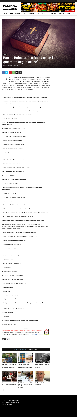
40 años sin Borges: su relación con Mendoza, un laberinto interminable (42, 366)
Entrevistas (62, 13)
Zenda (8, 339)
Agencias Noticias (8, 65)
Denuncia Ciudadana (17, 1)
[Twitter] (74, 1)
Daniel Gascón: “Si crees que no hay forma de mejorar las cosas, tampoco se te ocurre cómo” (9, 366)
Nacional (24, 13)
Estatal (11, 13)
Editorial (5, 13)
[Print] (20, 72)
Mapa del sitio (44, 1)
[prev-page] (3, 390)
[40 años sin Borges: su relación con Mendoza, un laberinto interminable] (42, 358)
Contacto (38, 1)
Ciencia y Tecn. (52, 13)
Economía (31, 13)
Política (17, 13)
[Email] (16, 72)
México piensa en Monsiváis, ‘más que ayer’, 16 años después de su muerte (9, 384)
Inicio (3, 17)
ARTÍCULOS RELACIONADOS (21, 349)
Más (68, 13)
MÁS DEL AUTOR (33, 349)
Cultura (38, 13)
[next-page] (5, 390)
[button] (73, 13)
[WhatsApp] (13, 72)
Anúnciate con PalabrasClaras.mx (28, 1)
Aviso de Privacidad (7, 404)
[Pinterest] (10, 72)
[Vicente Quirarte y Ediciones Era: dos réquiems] (42, 376)
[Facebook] (72, 1)
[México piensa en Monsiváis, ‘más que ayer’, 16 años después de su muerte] (9, 376)
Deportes (44, 13)
